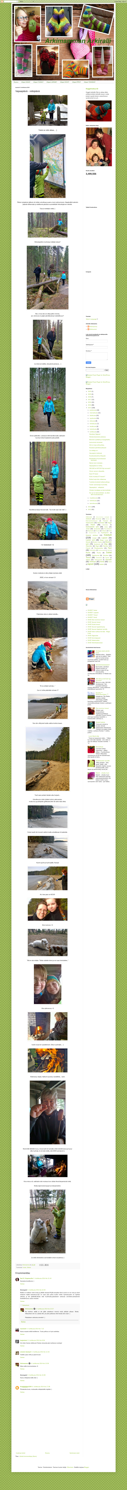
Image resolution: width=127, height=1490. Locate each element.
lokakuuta (93, 415)
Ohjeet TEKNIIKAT (90, 82)
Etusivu (16, 82)
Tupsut (107, 557)
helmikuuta (93, 500)
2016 (90, 402)
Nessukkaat (99, 747)
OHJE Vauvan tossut (94, 622)
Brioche (107, 518)
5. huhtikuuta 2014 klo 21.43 (42, 1278)
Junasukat (97, 529)
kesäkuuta (93, 426)
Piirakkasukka (98, 548)
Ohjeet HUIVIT (64, 82)
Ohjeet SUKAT (25, 82)
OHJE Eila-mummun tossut (96, 620)
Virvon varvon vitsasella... (97, 471)
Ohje (105, 544)
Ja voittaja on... (94, 450)
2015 (90, 405)
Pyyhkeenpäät (101, 550)
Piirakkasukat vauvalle (103, 760)
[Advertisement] (48, 1436)
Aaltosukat (89, 517)
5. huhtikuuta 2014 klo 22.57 (45, 1309)
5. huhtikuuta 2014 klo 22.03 (36, 1290)
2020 (90, 394)
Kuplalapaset (104, 532)
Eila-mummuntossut (91, 521)
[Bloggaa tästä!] (42, 1265)
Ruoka (99, 552)
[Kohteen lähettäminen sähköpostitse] (40, 1265)
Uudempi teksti (20, 1453)
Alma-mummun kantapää (102, 517)
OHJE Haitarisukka (93, 640)
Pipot (110, 548)
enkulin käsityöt (25, 1352)
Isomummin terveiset (95, 442)
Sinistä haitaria (100, 722)
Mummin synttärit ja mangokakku (99, 439)
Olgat (97, 546)
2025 (90, 391)
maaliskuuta (94, 498)
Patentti (88, 548)
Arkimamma (29, 1309)
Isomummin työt (92, 527)
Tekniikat (105, 555)
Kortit (110, 531)
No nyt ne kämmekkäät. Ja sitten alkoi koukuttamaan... (99, 493)
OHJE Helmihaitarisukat (95, 643)
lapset (90, 564)
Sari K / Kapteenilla (26, 1278)
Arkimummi (93, 329)
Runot (88, 553)
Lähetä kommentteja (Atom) (28, 1456)
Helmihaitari (101, 522)
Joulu (106, 527)
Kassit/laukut (108, 529)
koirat (24, 1267)
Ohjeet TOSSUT (38, 82)
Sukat (109, 552)
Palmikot (105, 546)
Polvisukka (92, 550)
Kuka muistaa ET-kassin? (97, 476)
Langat (94, 538)
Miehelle (88, 542)
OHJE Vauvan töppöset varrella (97, 629)
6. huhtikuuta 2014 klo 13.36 (40, 1363)
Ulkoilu (29, 1267)
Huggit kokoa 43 (92, 89)
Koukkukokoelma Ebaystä (97, 456)
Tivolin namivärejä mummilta (98, 484)
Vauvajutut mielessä (95, 453)
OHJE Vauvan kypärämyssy (96, 627)
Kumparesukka (92, 532)
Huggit (110, 522)
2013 (90, 507)
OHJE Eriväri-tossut (94, 624)
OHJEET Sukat (92, 610)
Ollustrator (70, 1467)
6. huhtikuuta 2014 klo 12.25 (41, 1352)
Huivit (93, 525)
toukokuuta (93, 429)
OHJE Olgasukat (93, 635)
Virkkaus (92, 562)
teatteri (102, 564)
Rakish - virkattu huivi (102, 773)
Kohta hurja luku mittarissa (97, 479)
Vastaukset (25, 1305)
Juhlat (88, 529)
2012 (90, 509)
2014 (90, 407)
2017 (90, 399)
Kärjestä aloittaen (92, 535)
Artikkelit (88, 519)
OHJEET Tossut (93, 615)
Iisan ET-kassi (93, 474)
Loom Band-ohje (94, 736)
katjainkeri (23, 1340)
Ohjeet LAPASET (52, 82)
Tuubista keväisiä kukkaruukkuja (99, 482)
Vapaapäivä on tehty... (96, 465)
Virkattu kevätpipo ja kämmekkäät (99, 490)
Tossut (88, 557)
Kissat (97, 531)
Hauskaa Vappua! (94, 434)
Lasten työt (90, 540)
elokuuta (92, 421)
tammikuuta (93, 503)
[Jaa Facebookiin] (46, 1265)
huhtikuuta (93, 432)
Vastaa (22, 1284)
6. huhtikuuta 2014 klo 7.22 (35, 1328)
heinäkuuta (93, 423)
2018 (90, 397)
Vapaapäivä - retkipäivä (96, 487)
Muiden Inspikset (98, 542)
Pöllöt (108, 550)
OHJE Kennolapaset (94, 638)
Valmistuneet (98, 559)
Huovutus (105, 525)
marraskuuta (94, 413)
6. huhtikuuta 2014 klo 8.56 (36, 1340)
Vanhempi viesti (74, 1453)
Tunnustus (99, 557)
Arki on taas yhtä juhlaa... (97, 445)
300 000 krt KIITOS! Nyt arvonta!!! (100, 468)
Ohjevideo (89, 546)
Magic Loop (104, 540)
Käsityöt (108, 535)
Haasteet (105, 521)
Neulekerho (97, 544)
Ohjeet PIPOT (76, 82)
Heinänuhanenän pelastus (97, 437)
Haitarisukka (90, 522)
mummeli (23, 1328)
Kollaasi (104, 531)
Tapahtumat (95, 555)
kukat (110, 561)
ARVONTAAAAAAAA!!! (103, 665)
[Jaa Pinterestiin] (48, 1265)
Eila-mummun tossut (102, 708)
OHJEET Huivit (92, 617)
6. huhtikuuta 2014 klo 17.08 (41, 1386)
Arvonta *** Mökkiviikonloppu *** (102, 693)
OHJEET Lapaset (93, 612)
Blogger (86, 1467)
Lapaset (104, 538)
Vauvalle (108, 560)
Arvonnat (98, 519)
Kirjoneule (90, 531)
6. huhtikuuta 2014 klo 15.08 (36, 1375)
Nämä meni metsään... (96, 463)
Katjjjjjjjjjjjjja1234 (26, 1386)
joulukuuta (93, 410)
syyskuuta (93, 418)
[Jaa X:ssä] (44, 1265)
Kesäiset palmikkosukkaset (97, 447)
